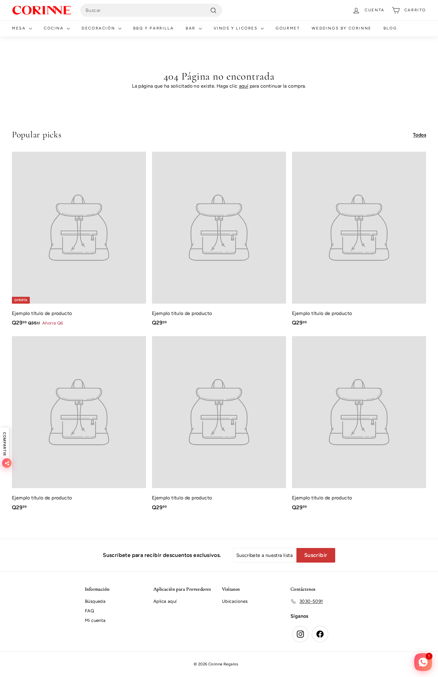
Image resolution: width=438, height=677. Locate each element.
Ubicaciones (235, 601)
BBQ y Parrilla (153, 28)
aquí (243, 86)
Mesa (19, 28)
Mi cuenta (95, 620)
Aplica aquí (164, 601)
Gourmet (288, 28)
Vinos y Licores (237, 28)
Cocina (54, 28)
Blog (390, 28)
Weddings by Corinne (341, 28)
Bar (191, 28)
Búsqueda (95, 601)
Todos (419, 135)
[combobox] (151, 10)
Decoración (99, 28)
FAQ (89, 611)
